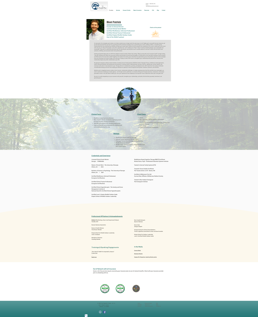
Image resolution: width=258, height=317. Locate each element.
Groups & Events (148, 303)
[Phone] (86, 315)
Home (139, 303)
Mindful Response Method (123, 143)
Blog (157, 304)
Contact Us (158, 306)
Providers (140, 304)
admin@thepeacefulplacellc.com (152, 6)
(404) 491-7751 (152, 3)
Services (140, 306)
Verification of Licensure (102, 281)
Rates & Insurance (149, 306)
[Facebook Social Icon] (104, 312)
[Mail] (100, 312)
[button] (118, 10)
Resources (147, 304)
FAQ (157, 303)
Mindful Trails (119, 144)
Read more (94, 257)
